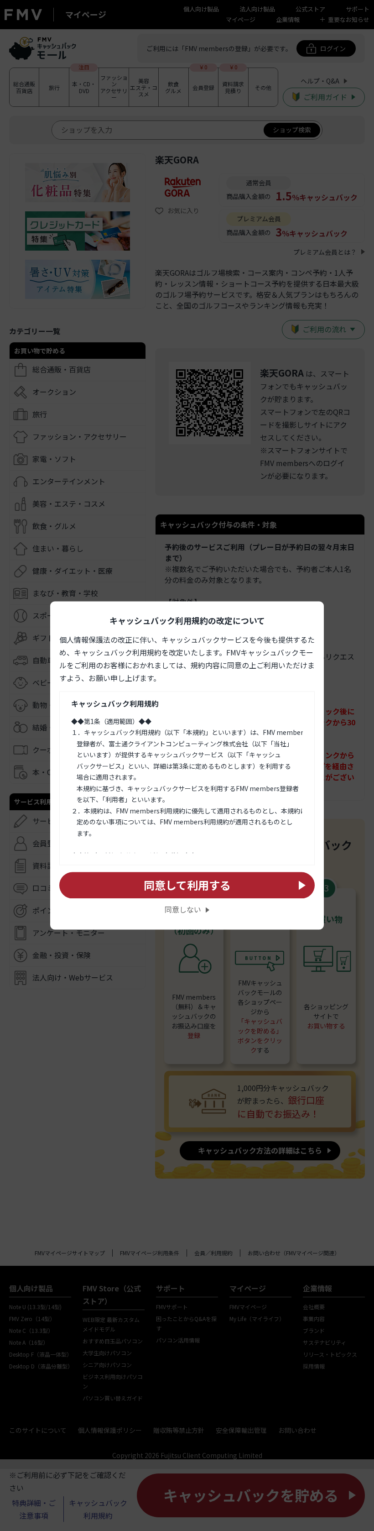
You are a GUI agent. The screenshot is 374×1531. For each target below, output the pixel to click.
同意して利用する (187, 885)
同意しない (183, 909)
